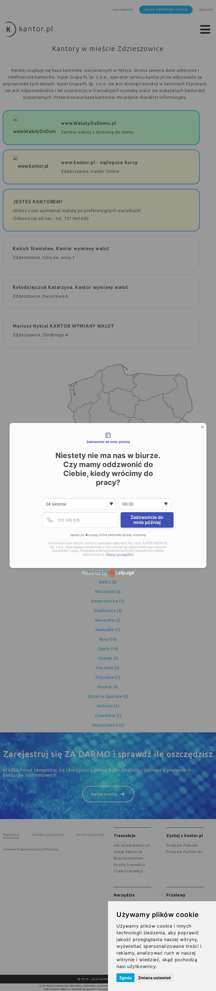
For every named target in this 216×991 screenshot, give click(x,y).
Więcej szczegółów (120, 555)
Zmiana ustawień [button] (154, 977)
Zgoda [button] (125, 977)
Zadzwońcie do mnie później (146, 519)
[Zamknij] (202, 426)
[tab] (108, 438)
